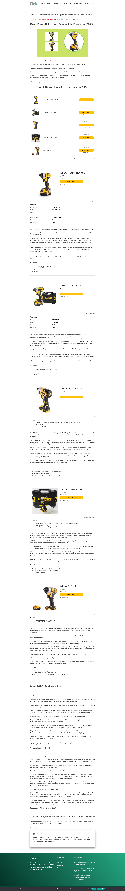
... (90, 844)
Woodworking (89, 3)
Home (31, 19)
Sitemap (59, 867)
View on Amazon (86, 99)
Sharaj (51, 60)
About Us (59, 862)
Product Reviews (46, 3)
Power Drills (49, 19)
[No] (123, 889)
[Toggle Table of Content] (39, 82)
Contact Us (60, 865)
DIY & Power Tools (76, 3)
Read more (82, 879)
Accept (93, 888)
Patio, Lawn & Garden (60, 3)
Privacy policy (101, 888)
